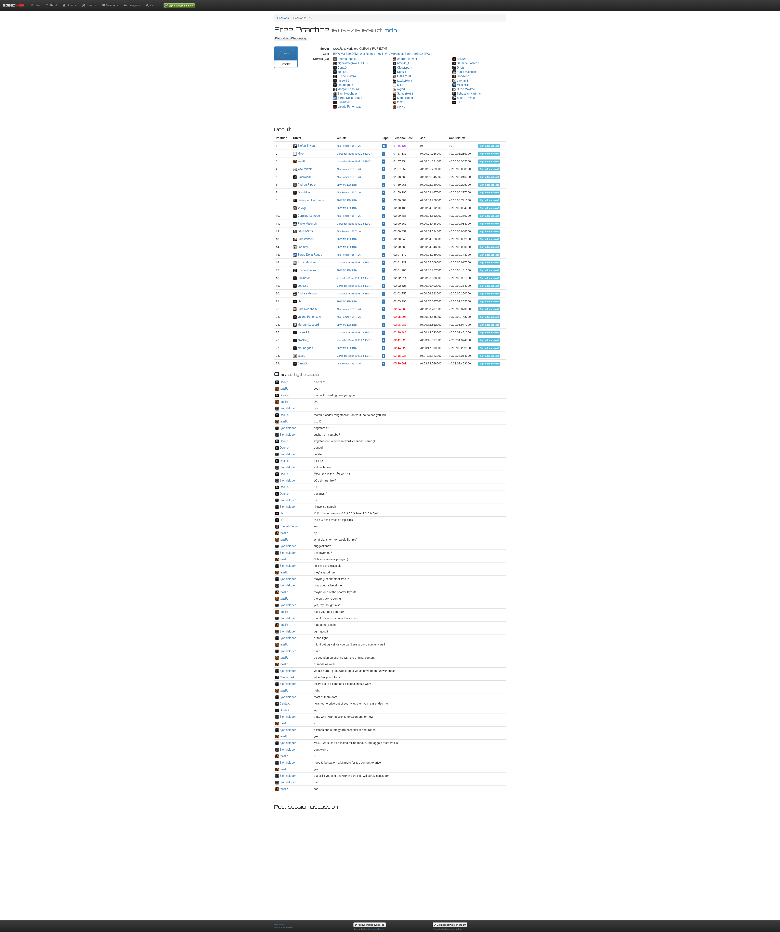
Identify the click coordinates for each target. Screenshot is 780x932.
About (52, 5)
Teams (90, 5)
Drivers (70, 5)
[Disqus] (390, 862)
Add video (283, 38)
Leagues (133, 5)
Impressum (279, 924)
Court (153, 5)
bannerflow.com (379, 929)
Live (36, 5)
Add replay (300, 38)
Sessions (111, 5)
